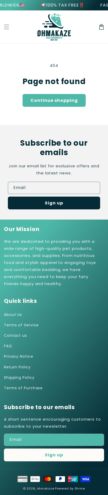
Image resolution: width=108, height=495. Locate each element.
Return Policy (17, 367)
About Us (13, 314)
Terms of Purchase (23, 388)
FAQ (8, 346)
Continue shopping (54, 100)
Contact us (15, 335)
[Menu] (6, 27)
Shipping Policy (19, 377)
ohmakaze (45, 488)
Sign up (54, 203)
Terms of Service (21, 325)
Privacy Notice (18, 356)
